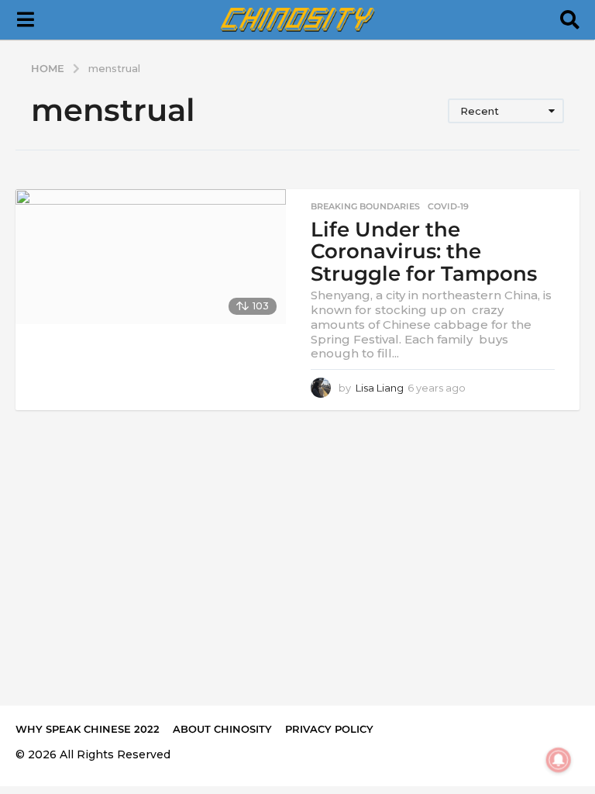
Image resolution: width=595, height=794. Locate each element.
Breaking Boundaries (365, 206)
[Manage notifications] (558, 759)
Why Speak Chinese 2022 (87, 729)
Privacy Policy (329, 729)
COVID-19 (448, 206)
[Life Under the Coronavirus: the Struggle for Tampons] (150, 257)
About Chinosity (222, 729)
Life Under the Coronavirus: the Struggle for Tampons (424, 251)
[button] (25, 20)
